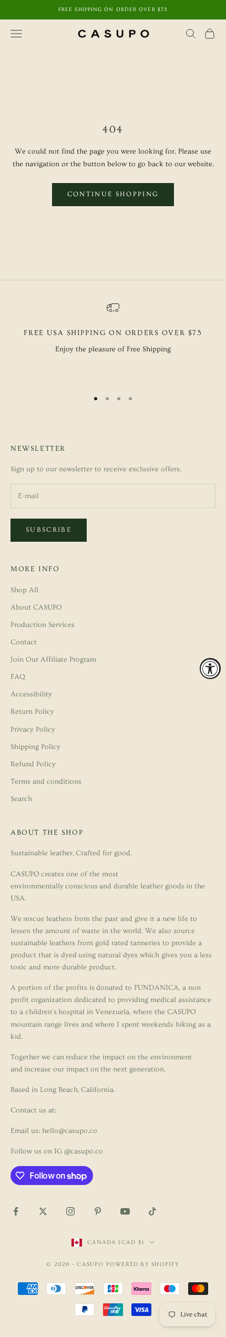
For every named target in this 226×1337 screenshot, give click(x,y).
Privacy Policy (33, 729)
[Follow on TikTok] (152, 1211)
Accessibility (31, 694)
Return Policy (32, 711)
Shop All (24, 590)
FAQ (18, 677)
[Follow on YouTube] (125, 1211)
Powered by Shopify (143, 1264)
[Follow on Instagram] (70, 1211)
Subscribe (48, 529)
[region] (113, 340)
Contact (24, 642)
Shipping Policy (35, 747)
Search (21, 799)
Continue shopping (113, 194)
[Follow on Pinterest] (98, 1211)
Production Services (43, 625)
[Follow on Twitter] (43, 1211)
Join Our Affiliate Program (53, 659)
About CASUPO (36, 607)
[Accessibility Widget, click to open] (210, 668)
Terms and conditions (46, 781)
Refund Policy (33, 764)
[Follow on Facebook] (16, 1211)
